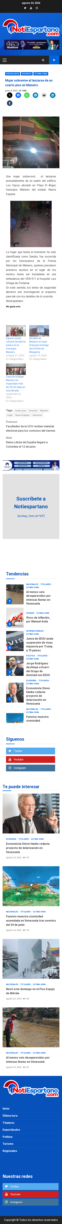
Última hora (40, 74)
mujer (10, 415)
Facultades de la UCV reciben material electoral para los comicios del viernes (30, 426)
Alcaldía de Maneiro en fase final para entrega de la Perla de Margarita (39, 345)
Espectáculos (11, 1129)
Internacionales (35, 631)
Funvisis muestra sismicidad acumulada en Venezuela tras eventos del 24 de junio (31, 886)
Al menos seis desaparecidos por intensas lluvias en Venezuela (15, 594)
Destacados (12, 74)
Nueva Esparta (22, 415)
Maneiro (44, 410)
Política (30, 656)
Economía (31, 681)
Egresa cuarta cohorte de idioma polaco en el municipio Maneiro (16, 345)
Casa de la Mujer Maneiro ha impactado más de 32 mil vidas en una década (15, 383)
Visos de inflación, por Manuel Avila (15, 618)
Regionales (10, 1151)
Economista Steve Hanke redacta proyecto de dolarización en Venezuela (15, 693)
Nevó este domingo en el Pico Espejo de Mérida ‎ (31, 959)
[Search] (43, 60)
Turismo (8, 1143)
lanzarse (33, 410)
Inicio (6, 1108)
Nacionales (32, 584)
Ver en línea (54, 60)
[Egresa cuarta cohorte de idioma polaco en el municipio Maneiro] (16, 331)
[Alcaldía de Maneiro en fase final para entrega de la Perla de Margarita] (39, 331)
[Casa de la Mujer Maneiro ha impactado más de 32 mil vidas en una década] (16, 369)
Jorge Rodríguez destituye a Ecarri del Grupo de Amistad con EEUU (15, 666)
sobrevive (37, 415)
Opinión (30, 613)
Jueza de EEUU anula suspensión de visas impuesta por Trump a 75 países (15, 641)
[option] (31, 595)
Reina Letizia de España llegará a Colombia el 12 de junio (27, 442)
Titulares (45, 584)
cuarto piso (20, 410)
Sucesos (27, 74)
